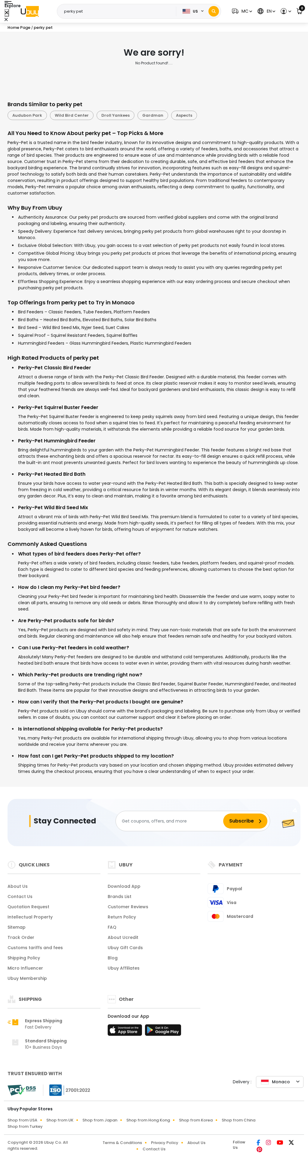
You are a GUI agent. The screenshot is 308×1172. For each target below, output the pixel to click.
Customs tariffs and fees (35, 948)
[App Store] (126, 1031)
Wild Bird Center (72, 115)
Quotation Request (28, 907)
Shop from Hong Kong (148, 1120)
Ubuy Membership (27, 978)
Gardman (152, 115)
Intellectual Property (30, 917)
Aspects (184, 115)
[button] (241, 11)
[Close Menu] (7, 13)
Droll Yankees (115, 115)
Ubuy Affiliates (124, 968)
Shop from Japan (99, 1120)
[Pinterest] (259, 1150)
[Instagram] (268, 1143)
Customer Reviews (128, 907)
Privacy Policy (164, 1143)
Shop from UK (59, 1120)
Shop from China (238, 1120)
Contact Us (20, 897)
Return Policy (122, 917)
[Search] (213, 11)
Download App (124, 886)
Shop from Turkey (25, 1126)
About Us (18, 886)
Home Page (19, 27)
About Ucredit (123, 937)
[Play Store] (163, 1031)
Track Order (21, 937)
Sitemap (17, 927)
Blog (113, 958)
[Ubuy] (30, 11)
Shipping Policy (24, 958)
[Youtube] (280, 1143)
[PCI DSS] (22, 1090)
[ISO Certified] (67, 1090)
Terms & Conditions (122, 1143)
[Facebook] (258, 1143)
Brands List (119, 897)
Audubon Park (27, 115)
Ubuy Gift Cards (125, 948)
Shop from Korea (196, 1120)
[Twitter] (291, 1143)
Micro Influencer (25, 968)
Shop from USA (22, 1120)
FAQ (112, 927)
